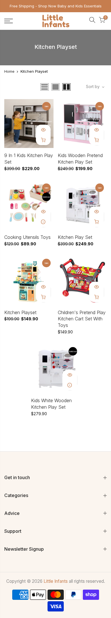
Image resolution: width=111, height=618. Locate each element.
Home (9, 71)
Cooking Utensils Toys (27, 237)
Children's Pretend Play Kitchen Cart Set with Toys (82, 319)
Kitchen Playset (20, 312)
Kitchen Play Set (75, 237)
